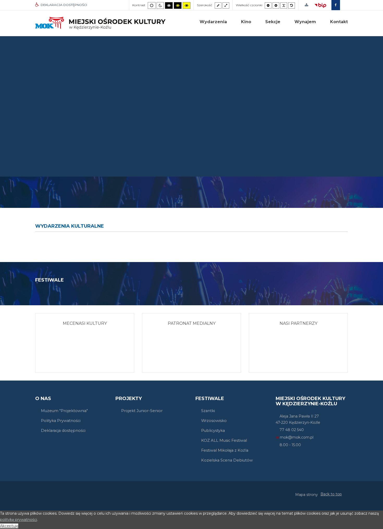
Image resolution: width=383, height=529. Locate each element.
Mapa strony (306, 494)
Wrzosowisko (214, 420)
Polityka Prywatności (61, 420)
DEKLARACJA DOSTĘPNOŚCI (64, 5)
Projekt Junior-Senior (142, 410)
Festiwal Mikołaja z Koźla (224, 450)
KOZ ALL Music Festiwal (224, 440)
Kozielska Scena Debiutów (227, 460)
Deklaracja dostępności (63, 430)
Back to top (331, 494)
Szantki (208, 410)
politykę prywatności (18, 519)
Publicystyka (213, 430)
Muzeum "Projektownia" (64, 410)
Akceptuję (9, 526)
